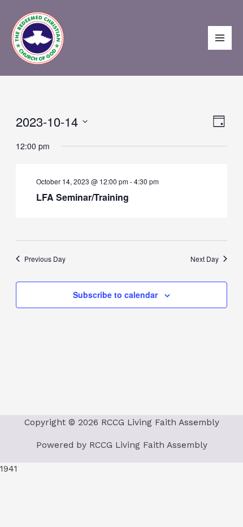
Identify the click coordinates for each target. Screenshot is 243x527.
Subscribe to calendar (115, 294)
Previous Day (45, 259)
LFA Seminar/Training (82, 197)
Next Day (204, 259)
